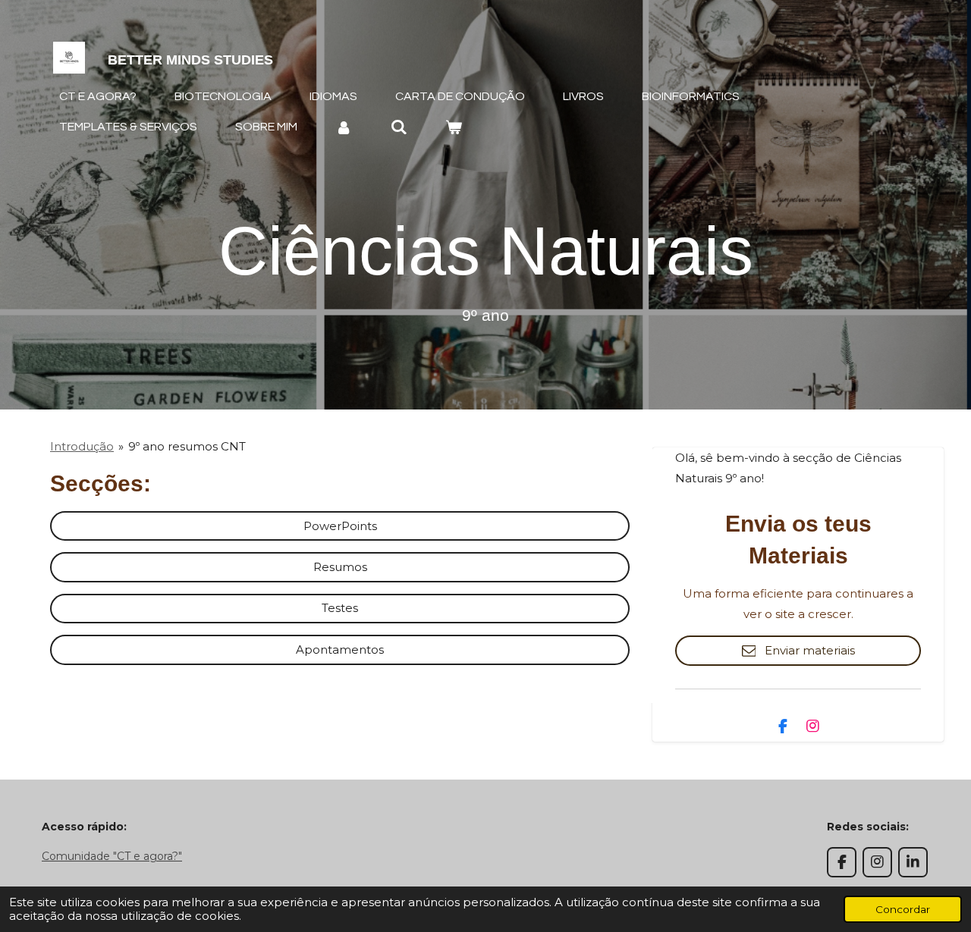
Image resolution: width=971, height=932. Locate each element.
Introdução (82, 446)
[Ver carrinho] (453, 127)
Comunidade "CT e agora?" (112, 856)
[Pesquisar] (398, 127)
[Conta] (343, 127)
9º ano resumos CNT (187, 446)
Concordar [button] (902, 909)
